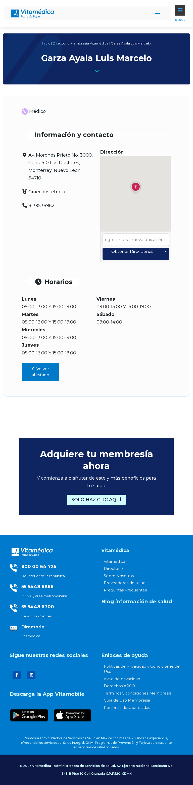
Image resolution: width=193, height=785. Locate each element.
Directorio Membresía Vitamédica (81, 43)
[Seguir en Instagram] (31, 675)
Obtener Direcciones (132, 251)
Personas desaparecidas (127, 707)
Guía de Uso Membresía (127, 700)
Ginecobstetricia (46, 192)
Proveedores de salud (125, 582)
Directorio (113, 568)
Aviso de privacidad (122, 678)
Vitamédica (114, 561)
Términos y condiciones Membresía (137, 693)
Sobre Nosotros (119, 575)
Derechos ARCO (119, 685)
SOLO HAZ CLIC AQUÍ (96, 499)
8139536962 (41, 205)
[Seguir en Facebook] (17, 675)
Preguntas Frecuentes (125, 590)
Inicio (46, 43)
